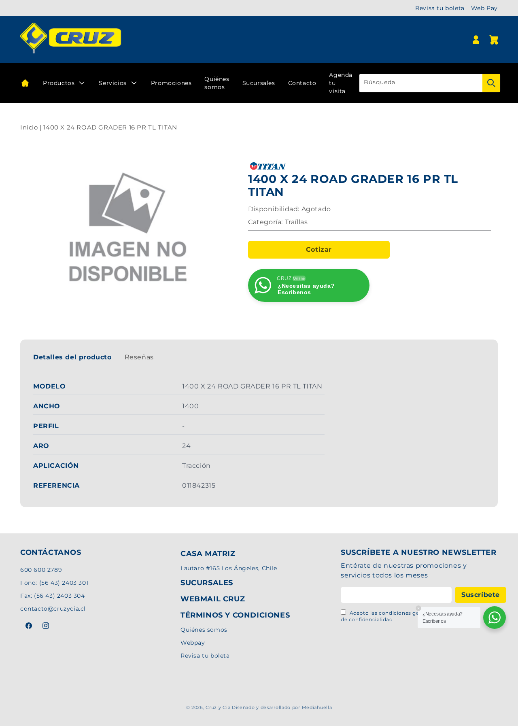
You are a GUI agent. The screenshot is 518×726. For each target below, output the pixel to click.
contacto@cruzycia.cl (53, 608)
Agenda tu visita (340, 83)
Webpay (192, 642)
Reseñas (139, 357)
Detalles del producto (72, 357)
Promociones (171, 83)
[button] (494, 40)
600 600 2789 (41, 569)
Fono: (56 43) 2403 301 (54, 582)
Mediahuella (317, 707)
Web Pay (484, 8)
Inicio (29, 127)
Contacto (302, 83)
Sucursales (258, 83)
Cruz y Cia (218, 707)
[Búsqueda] (491, 83)
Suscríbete (480, 594)
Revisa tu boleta (440, 8)
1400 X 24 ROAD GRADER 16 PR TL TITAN (110, 127)
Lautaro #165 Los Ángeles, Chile (228, 568)
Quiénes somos (216, 83)
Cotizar (319, 249)
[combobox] (429, 83)
